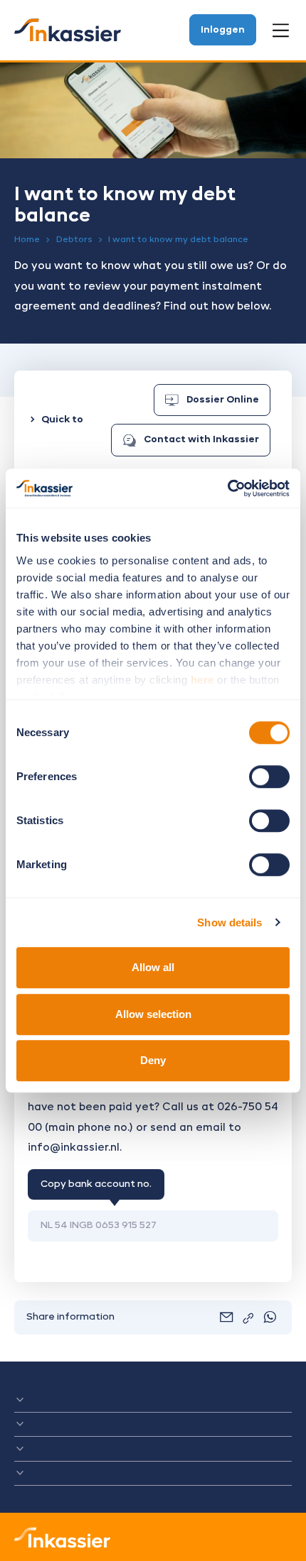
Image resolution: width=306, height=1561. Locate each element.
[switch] (269, 776)
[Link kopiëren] (248, 1318)
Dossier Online (222, 400)
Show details (229, 922)
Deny (153, 1060)
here (202, 680)
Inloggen (223, 30)
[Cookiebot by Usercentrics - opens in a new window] (227, 488)
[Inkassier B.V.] (67, 30)
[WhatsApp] (270, 1317)
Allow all (153, 967)
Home (27, 240)
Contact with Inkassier (201, 439)
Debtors (74, 240)
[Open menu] (280, 30)
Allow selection (153, 1014)
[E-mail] (226, 1317)
